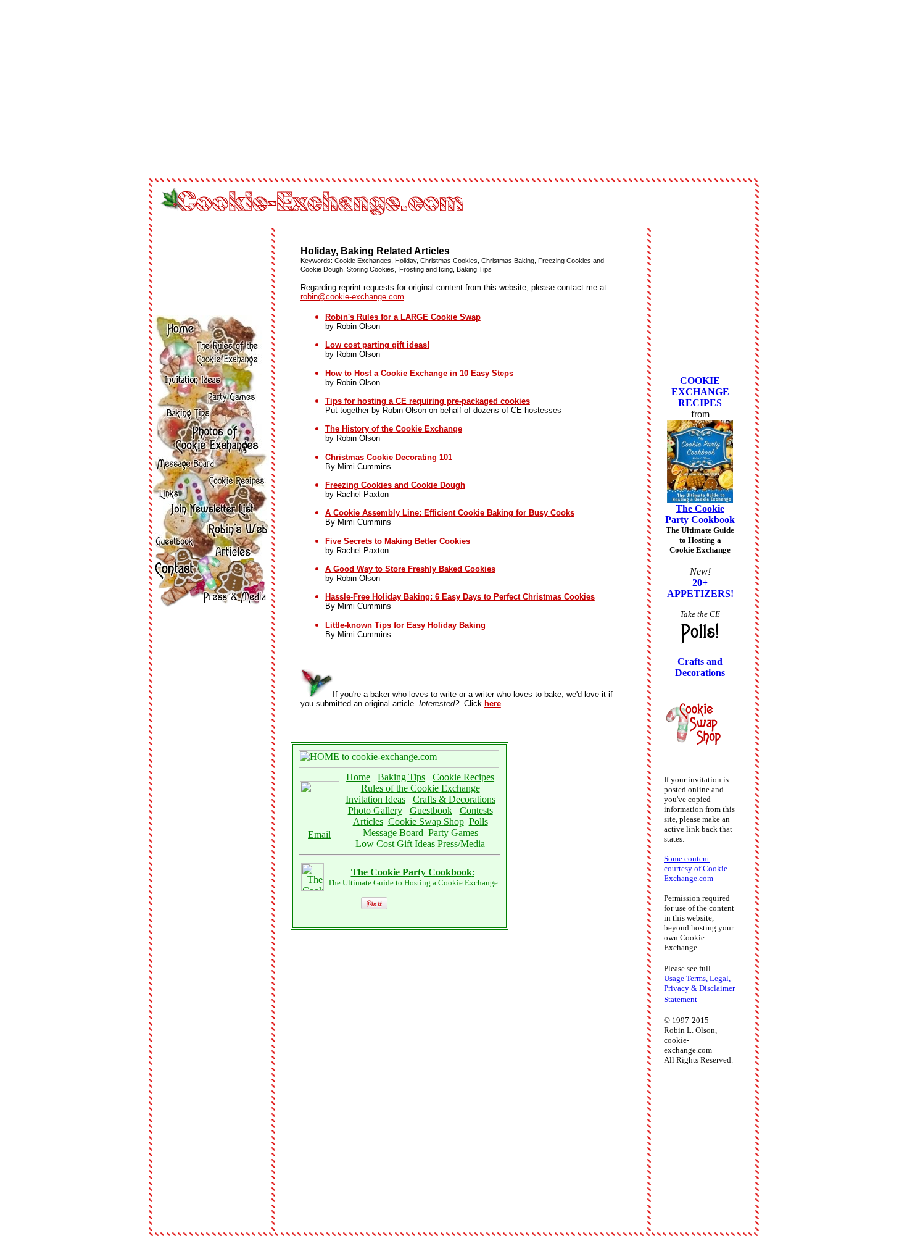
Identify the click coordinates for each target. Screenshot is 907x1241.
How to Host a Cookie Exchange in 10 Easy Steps (419, 373)
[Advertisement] (108, 91)
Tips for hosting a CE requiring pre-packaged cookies (427, 401)
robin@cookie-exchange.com (352, 296)
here (492, 703)
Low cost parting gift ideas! (377, 344)
